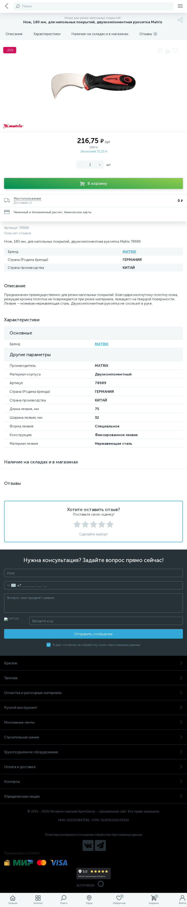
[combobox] (12, 585)
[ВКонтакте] (88, 845)
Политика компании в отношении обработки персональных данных (93, 834)
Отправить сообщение (93, 634)
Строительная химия (21, 737)
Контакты (12, 781)
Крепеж (10, 663)
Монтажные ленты (19, 722)
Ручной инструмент (20, 707)
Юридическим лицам (22, 796)
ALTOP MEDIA (85, 885)
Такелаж (11, 678)
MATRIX (129, 251)
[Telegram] (100, 845)
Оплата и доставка (19, 767)
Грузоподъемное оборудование (31, 752)
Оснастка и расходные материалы (33, 693)
